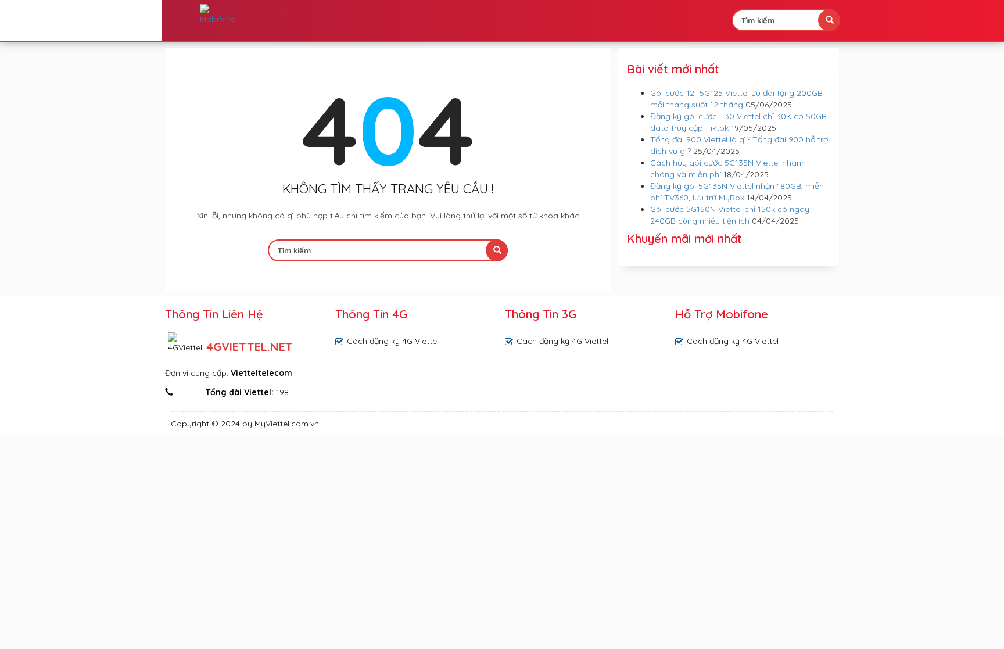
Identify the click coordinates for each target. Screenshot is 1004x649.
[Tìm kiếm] (829, 20)
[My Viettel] (219, 14)
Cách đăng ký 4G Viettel (393, 341)
